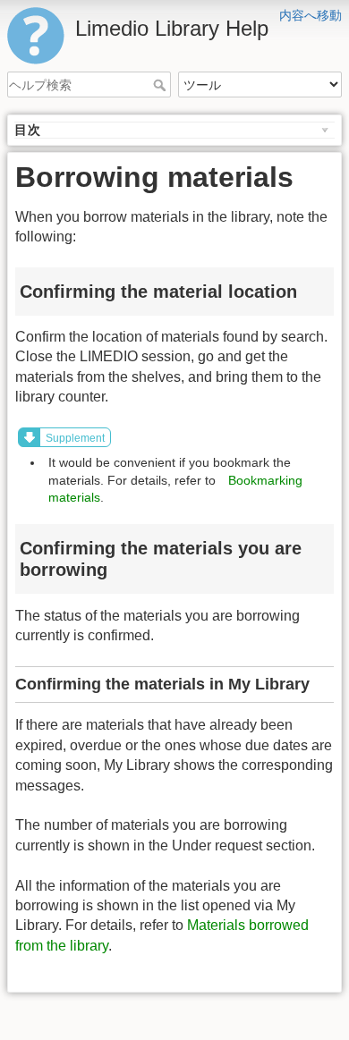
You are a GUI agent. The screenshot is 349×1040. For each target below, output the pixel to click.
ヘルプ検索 (161, 85)
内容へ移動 (310, 15)
